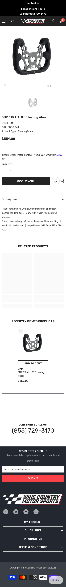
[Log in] (53, 21)
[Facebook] (5, 511)
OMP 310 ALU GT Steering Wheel (31, 374)
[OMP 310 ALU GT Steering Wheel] (33, 343)
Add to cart (26, 180)
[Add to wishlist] (56, 181)
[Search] (13, 21)
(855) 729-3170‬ (33, 430)
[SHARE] (62, 181)
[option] (33, 57)
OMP (12, 123)
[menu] (3, 21)
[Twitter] (36, 511)
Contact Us (33, 3)
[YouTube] (26, 511)
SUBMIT (33, 478)
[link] (17, 300)
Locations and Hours (33, 9)
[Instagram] (15, 511)
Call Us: (33, 14)
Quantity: (7, 164)
